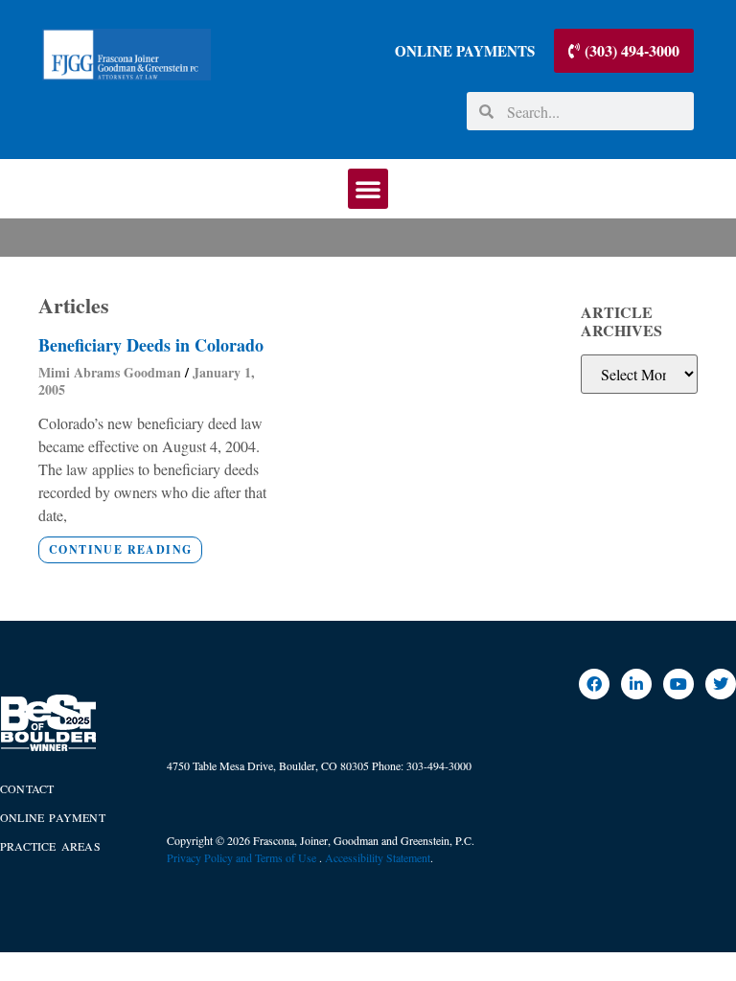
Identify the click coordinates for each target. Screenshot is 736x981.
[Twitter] (720, 684)
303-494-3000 (439, 765)
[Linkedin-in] (636, 684)
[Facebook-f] (594, 684)
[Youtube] (678, 684)
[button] (368, 189)
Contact (27, 788)
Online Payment (52, 817)
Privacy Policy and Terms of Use (243, 857)
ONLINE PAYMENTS (465, 50)
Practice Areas (50, 846)
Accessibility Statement (377, 857)
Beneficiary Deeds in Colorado (151, 344)
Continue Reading (120, 549)
